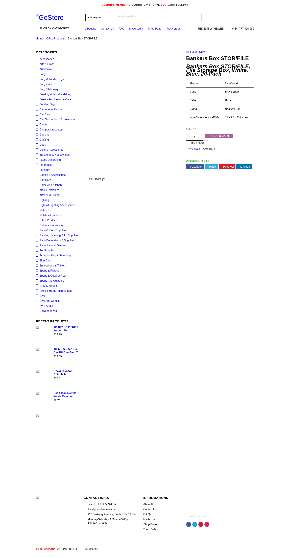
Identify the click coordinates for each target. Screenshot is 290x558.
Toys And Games (49, 300)
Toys (42, 295)
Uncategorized (48, 310)
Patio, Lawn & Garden (52, 245)
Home (39, 38)
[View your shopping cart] (252, 17)
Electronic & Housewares (54, 154)
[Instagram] (206, 524)
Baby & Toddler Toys (51, 79)
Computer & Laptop (51, 129)
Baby (42, 74)
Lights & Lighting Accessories (57, 205)
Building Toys (47, 104)
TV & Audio (46, 305)
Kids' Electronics (49, 190)
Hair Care (45, 179)
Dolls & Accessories (51, 149)
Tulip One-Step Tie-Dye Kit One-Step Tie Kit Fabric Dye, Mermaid (67, 351)
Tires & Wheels (48, 285)
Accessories (46, 59)
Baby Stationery (48, 89)
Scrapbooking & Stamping (55, 255)
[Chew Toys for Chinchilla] (43, 377)
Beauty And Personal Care (55, 99)
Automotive (46, 69)
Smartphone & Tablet (51, 265)
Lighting (44, 200)
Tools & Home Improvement (55, 290)
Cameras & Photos (50, 109)
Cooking (44, 134)
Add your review (195, 51)
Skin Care (45, 260)
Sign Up (244, 515)
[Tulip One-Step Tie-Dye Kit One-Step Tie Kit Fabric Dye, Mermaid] (43, 355)
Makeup (44, 210)
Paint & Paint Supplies (52, 230)
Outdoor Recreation (51, 225)
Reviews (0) (97, 179)
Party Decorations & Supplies (57, 240)
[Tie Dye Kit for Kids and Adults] (43, 333)
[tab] (95, 179)
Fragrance (45, 164)
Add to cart (220, 136)
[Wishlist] (246, 17)
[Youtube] (200, 524)
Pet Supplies (47, 250)
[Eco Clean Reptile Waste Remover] (43, 399)
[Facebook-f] (188, 524)
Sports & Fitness (49, 270)
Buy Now (197, 142)
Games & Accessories (52, 174)
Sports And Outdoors (51, 280)
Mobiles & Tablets (50, 215)
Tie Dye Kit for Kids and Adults (66, 329)
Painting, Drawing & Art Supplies (58, 235)
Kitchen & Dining (49, 195)
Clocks (43, 124)
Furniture (44, 169)
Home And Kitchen (50, 185)
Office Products (55, 38)
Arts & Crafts (46, 64)
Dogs (42, 144)
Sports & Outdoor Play (52, 275)
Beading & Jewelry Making (55, 94)
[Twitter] (194, 524)
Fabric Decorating (50, 159)
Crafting (44, 139)
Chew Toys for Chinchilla (63, 373)
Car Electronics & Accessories (57, 119)
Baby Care (45, 84)
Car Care (44, 114)
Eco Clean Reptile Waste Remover (65, 395)
